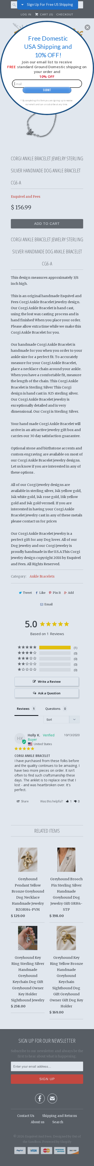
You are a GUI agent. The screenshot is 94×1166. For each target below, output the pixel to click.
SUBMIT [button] (47, 90)
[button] (87, 27)
